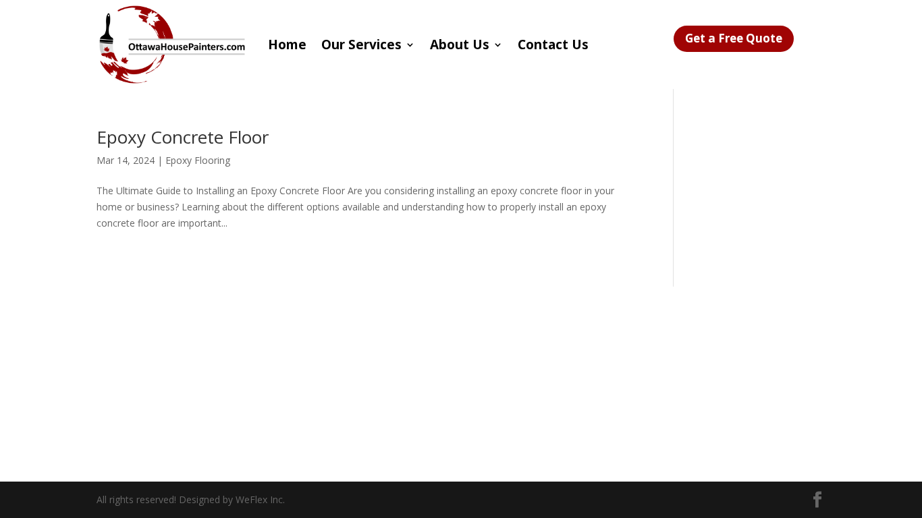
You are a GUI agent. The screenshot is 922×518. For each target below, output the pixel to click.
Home (287, 44)
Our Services (361, 44)
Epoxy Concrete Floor (183, 137)
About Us (459, 44)
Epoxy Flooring (197, 160)
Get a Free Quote (733, 38)
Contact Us (553, 44)
